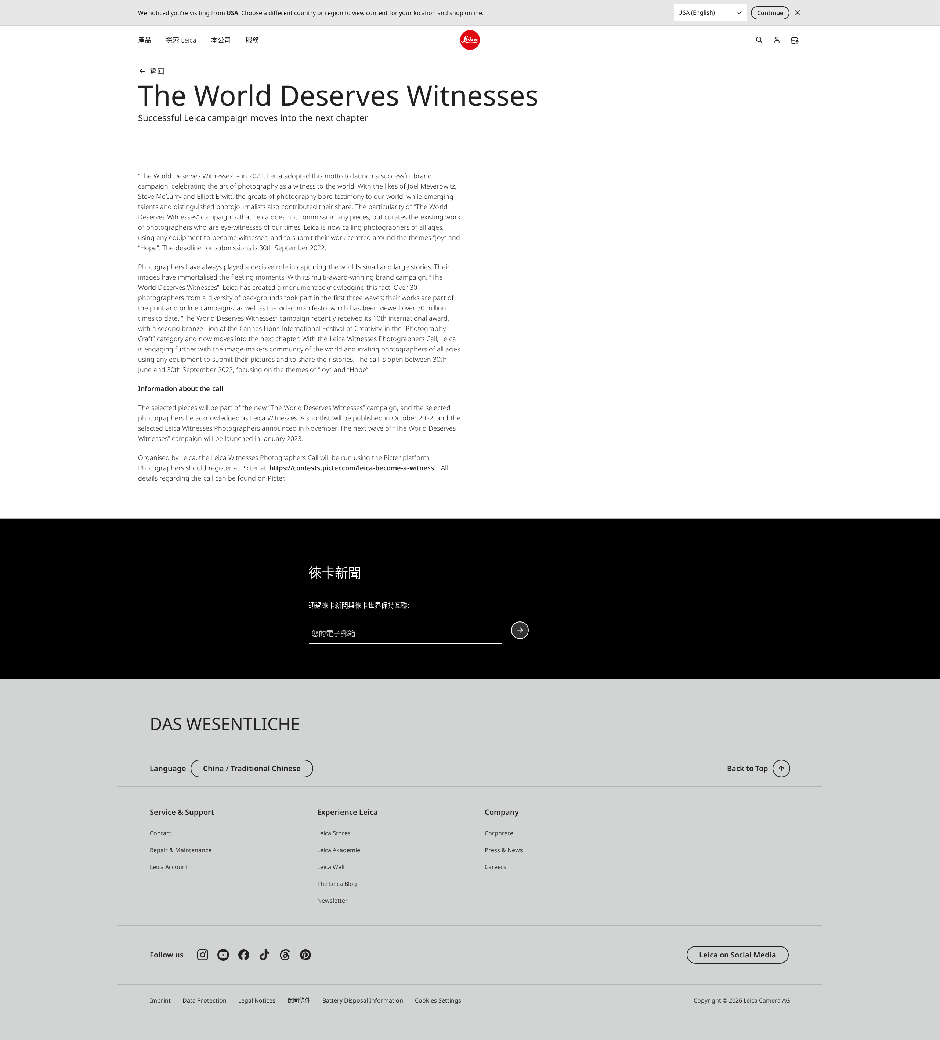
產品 (144, 40)
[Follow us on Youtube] (223, 955)
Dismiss (797, 12)
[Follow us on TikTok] (264, 955)
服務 (252, 40)
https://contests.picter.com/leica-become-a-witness (352, 467)
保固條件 (299, 1000)
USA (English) (696, 12)
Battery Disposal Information (362, 1000)
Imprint (160, 1000)
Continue (770, 13)
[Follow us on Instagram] (202, 955)
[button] (781, 768)
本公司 (221, 40)
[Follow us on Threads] (285, 955)
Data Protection (204, 1000)
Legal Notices (256, 1000)
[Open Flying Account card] (777, 40)
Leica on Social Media (737, 955)
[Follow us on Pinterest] (305, 955)
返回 (157, 71)
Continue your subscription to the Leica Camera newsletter (520, 630)
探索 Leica (181, 40)
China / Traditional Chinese (252, 768)
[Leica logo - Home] (470, 40)
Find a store (794, 40)
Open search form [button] (759, 40)
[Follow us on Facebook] (243, 955)
